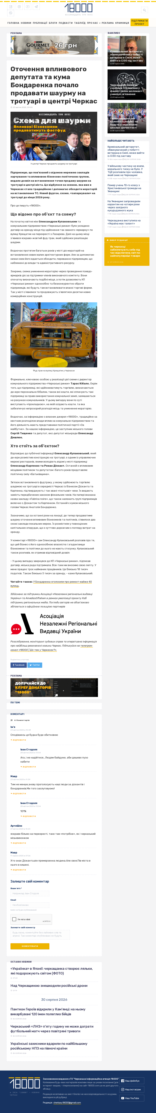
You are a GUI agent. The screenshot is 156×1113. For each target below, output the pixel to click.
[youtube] (27, 7)
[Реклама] (54, 45)
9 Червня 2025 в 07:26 (20, 856)
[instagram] (19, 7)
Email (13, 900)
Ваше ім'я (16, 888)
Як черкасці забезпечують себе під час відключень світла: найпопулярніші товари (125, 251)
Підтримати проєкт (139, 22)
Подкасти (66, 23)
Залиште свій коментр (23, 927)
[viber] (10, 13)
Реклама (108, 23)
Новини (26, 23)
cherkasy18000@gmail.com (67, 1102)
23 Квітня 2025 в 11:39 (20, 779)
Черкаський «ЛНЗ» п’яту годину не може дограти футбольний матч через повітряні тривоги (52, 1028)
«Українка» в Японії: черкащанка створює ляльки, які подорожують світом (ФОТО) (52, 971)
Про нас (92, 23)
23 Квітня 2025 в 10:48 (21, 730)
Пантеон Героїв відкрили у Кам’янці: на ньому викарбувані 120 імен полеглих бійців (48, 1011)
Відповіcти (19, 740)
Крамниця (122, 23)
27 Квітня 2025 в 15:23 (20, 829)
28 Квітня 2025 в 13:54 (30, 753)
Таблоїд (80, 23)
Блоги (53, 23)
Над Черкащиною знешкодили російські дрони (49, 986)
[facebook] (10, 7)
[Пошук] (145, 10)
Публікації (40, 23)
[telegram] (36, 7)
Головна (13, 23)
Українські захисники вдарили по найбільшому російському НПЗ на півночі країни (49, 1046)
